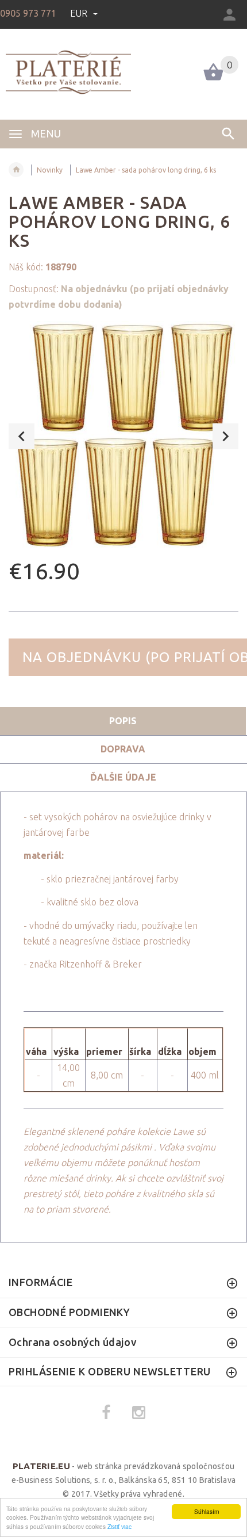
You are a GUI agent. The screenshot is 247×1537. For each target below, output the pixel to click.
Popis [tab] (123, 721)
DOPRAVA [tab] (123, 749)
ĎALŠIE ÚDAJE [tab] (123, 777)
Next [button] (225, 436)
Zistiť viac (119, 1526)
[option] (123, 436)
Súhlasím (206, 1511)
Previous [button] (21, 436)
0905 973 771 (28, 13)
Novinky (50, 170)
